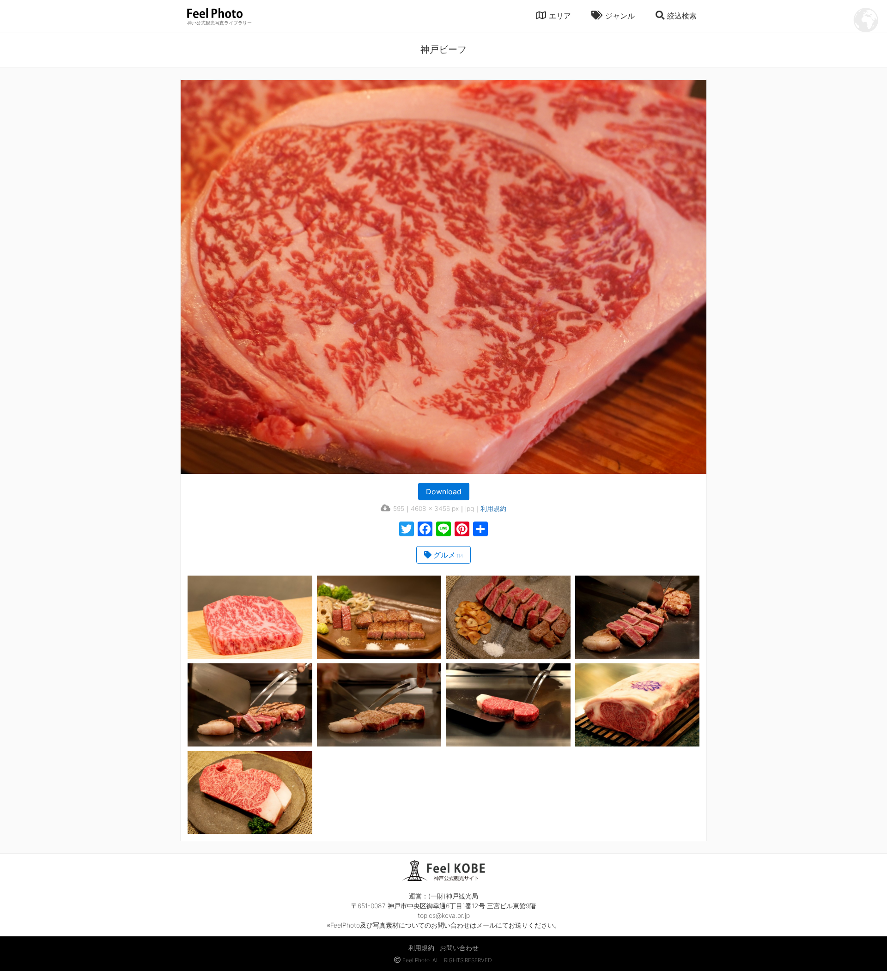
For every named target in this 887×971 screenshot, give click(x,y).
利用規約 (493, 508)
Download (444, 491)
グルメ (448, 554)
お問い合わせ (459, 948)
